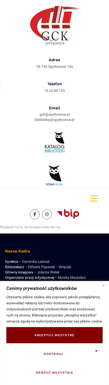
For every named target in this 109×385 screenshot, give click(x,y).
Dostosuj (53, 354)
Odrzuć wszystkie (54, 372)
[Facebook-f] (35, 214)
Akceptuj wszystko (54, 335)
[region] (54, 333)
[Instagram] (47, 214)
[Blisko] (104, 285)
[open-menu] (94, 199)
